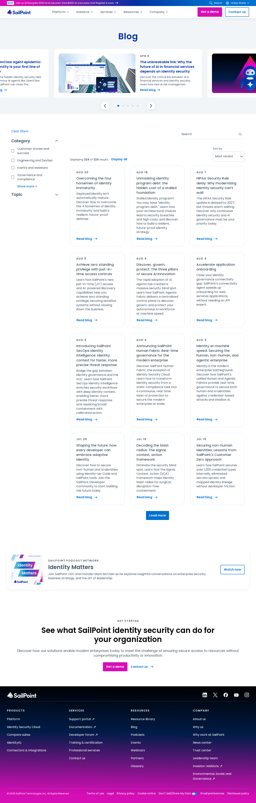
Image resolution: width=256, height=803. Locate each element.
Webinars (138, 750)
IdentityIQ (14, 742)
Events (136, 742)
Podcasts (137, 735)
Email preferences (212, 793)
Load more (157, 515)
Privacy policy (126, 793)
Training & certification (86, 742)
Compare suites (18, 735)
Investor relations (206, 766)
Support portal (80, 719)
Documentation (80, 727)
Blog (134, 727)
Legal (110, 793)
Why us (198, 727)
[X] (215, 695)
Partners (137, 758)
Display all (119, 159)
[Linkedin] (205, 695)
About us (199, 719)
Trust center (202, 750)
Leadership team (205, 758)
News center (202, 742)
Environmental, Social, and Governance (212, 776)
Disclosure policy (238, 793)
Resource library (143, 719)
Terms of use (95, 793)
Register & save (105, 3)
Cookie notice (147, 793)
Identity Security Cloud (23, 727)
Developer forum (81, 735)
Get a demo (210, 12)
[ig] (247, 695)
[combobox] (181, 134)
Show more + (27, 186)
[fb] (226, 695)
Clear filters (19, 131)
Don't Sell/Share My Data (175, 793)
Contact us (237, 12)
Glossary (137, 766)
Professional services (84, 750)
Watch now (232, 569)
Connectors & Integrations (26, 750)
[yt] (236, 695)
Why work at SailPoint (209, 735)
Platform (13, 719)
